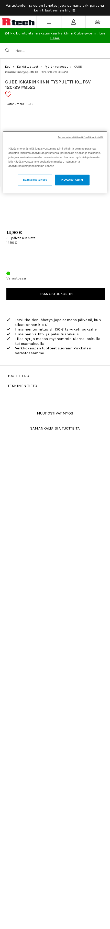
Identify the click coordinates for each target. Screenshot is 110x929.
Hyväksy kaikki (72, 179)
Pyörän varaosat (56, 66)
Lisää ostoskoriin (55, 293)
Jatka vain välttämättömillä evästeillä (80, 137)
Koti (7, 66)
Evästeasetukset (35, 179)
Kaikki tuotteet (27, 66)
